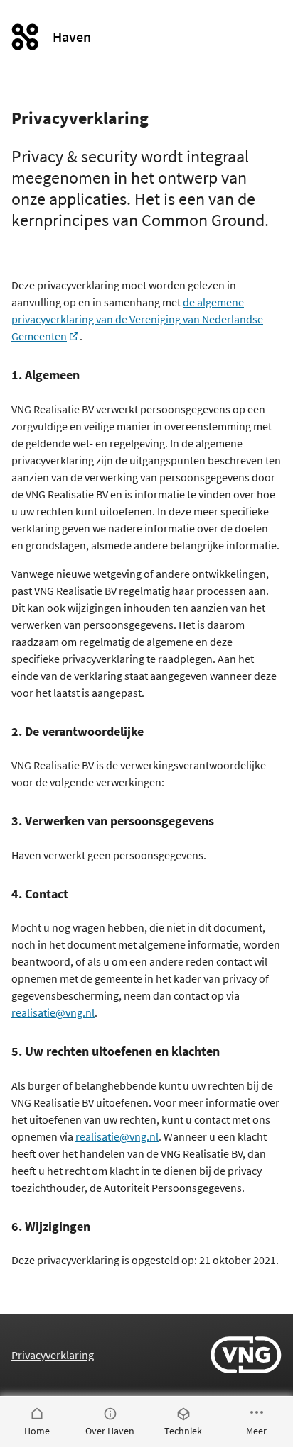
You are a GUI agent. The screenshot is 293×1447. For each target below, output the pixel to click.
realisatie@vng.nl (53, 1012)
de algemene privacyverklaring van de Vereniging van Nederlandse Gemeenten (137, 319)
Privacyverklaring (52, 1355)
